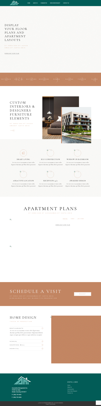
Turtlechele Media (52, 404)
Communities (44, 3)
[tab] (26, 328)
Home (28, 3)
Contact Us (66, 3)
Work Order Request (55, 3)
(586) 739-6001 (17, 394)
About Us (35, 3)
